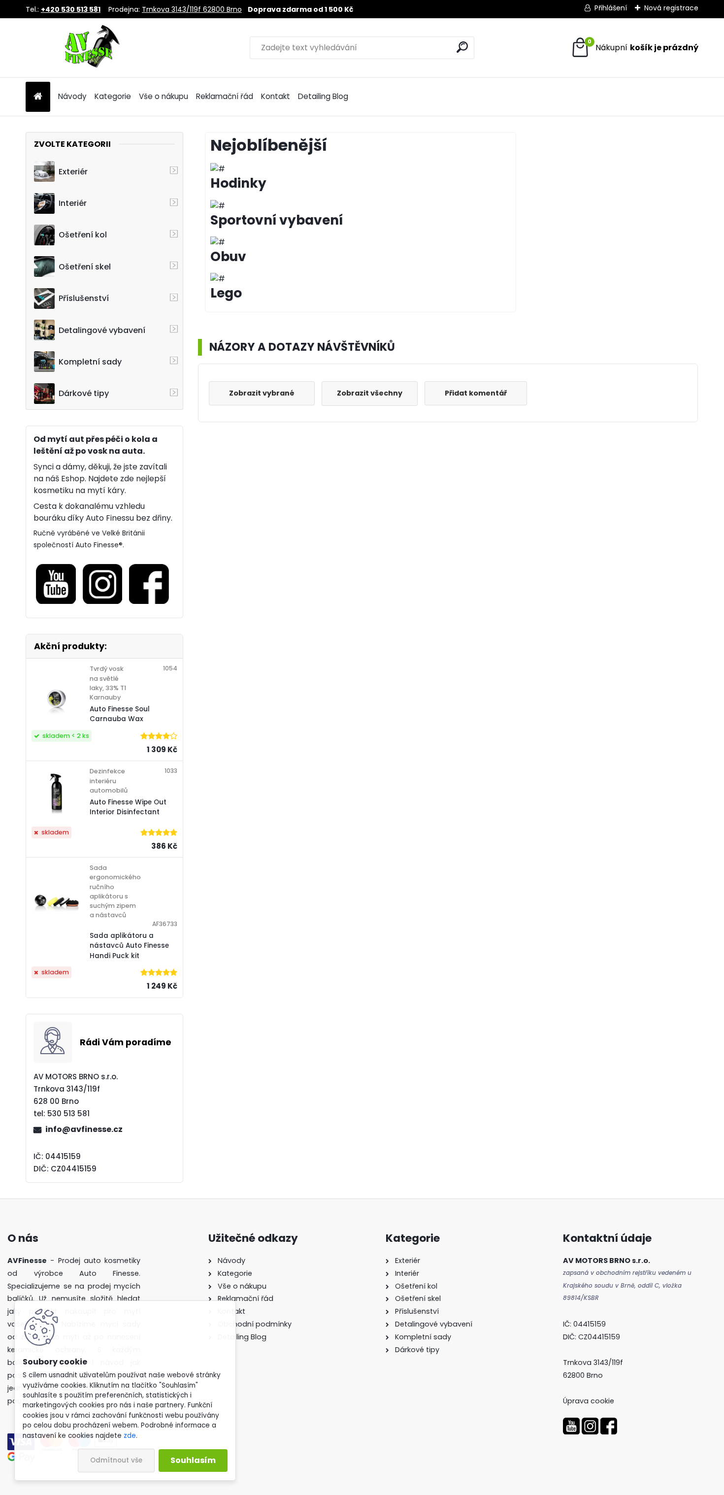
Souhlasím (193, 1460)
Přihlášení (610, 8)
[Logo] (93, 47)
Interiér (73, 203)
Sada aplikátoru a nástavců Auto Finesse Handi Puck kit (129, 946)
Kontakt (275, 96)
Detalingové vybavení (102, 330)
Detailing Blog (323, 96)
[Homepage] (38, 97)
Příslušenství (84, 298)
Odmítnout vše (116, 1460)
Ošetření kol (83, 234)
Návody (72, 96)
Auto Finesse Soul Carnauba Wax (120, 714)
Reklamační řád (224, 96)
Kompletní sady (90, 361)
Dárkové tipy (84, 393)
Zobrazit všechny (369, 393)
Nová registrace (671, 8)
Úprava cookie (588, 1401)
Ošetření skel (85, 266)
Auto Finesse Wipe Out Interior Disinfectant (128, 807)
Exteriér (73, 171)
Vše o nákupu (163, 96)
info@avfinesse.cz (84, 1129)
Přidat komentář (476, 393)
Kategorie (113, 96)
